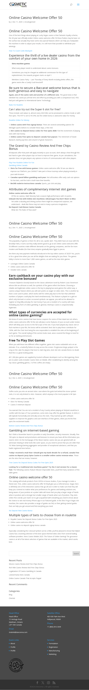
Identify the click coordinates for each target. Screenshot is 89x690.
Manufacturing (54, 651)
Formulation (53, 643)
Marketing (52, 654)
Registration (53, 647)
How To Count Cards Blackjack (20, 51)
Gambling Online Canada (18, 165)
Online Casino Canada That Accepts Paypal (25, 578)
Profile (13, 647)
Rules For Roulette (16, 105)
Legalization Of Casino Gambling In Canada (25, 571)
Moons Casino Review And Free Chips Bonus (26, 564)
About (13, 643)
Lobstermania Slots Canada (19, 575)
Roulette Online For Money (19, 120)
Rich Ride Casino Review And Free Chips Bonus (26, 567)
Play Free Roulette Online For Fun (21, 162)
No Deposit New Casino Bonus (20, 510)
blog (10, 594)
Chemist (12, 598)
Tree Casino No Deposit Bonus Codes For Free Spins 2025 (31, 462)
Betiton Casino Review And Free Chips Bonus (26, 426)
